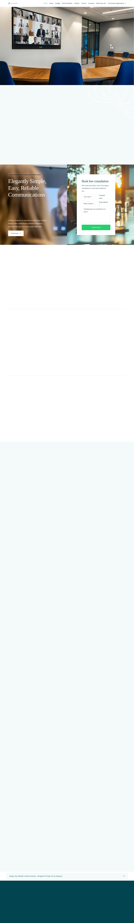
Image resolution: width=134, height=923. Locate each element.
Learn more (14, 233)
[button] (67, 876)
